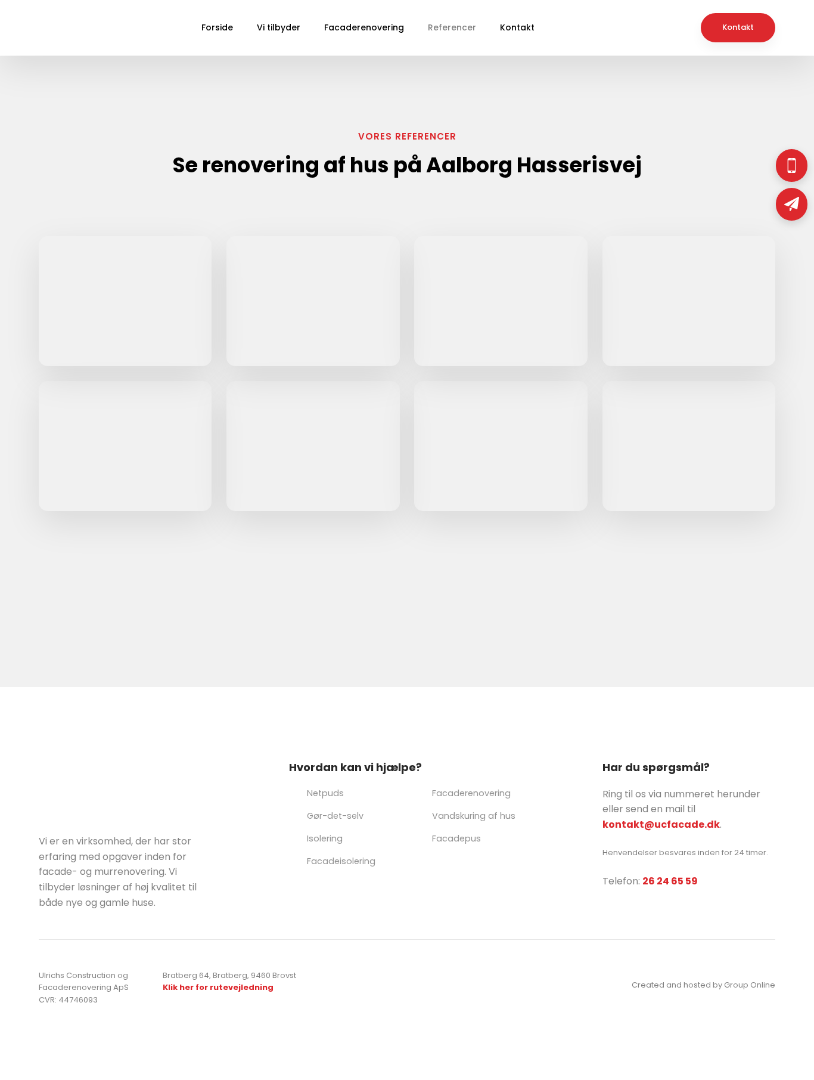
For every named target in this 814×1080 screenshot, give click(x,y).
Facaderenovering (364, 27)
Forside (217, 27)
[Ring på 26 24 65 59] (791, 165)
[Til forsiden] (65, 27)
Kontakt (517, 27)
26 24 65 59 (670, 881)
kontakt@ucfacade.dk (661, 824)
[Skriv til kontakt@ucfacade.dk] (791, 204)
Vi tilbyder (278, 27)
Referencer (452, 27)
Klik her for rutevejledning (218, 987)
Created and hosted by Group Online (703, 985)
